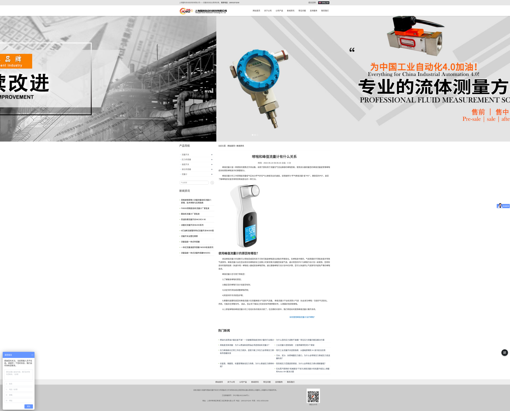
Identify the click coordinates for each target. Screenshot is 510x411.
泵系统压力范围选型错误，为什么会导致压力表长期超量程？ (301, 363)
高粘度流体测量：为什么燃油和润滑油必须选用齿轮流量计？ (245, 345)
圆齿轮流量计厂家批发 (190, 214)
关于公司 (268, 11)
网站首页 (256, 11)
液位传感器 (186, 169)
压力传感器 (186, 159)
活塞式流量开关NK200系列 (192, 225)
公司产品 (279, 11)
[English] (323, 2)
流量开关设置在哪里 (189, 236)
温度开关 (185, 164)
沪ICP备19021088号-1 (241, 395)
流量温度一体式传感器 (190, 242)
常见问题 (302, 11)
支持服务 (313, 11)
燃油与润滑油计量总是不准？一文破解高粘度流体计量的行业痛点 (247, 340)
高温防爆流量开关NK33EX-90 (193, 219)
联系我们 (325, 11)
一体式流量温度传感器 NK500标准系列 (197, 247)
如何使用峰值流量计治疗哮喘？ (303, 317)
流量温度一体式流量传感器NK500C (195, 253)
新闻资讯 (290, 11)
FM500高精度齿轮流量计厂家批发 (195, 208)
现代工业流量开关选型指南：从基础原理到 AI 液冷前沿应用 (300, 350)
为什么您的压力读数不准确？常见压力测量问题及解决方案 (300, 340)
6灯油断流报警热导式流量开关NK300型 (197, 231)
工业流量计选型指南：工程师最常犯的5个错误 (295, 345)
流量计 (184, 174)
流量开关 (185, 154)
